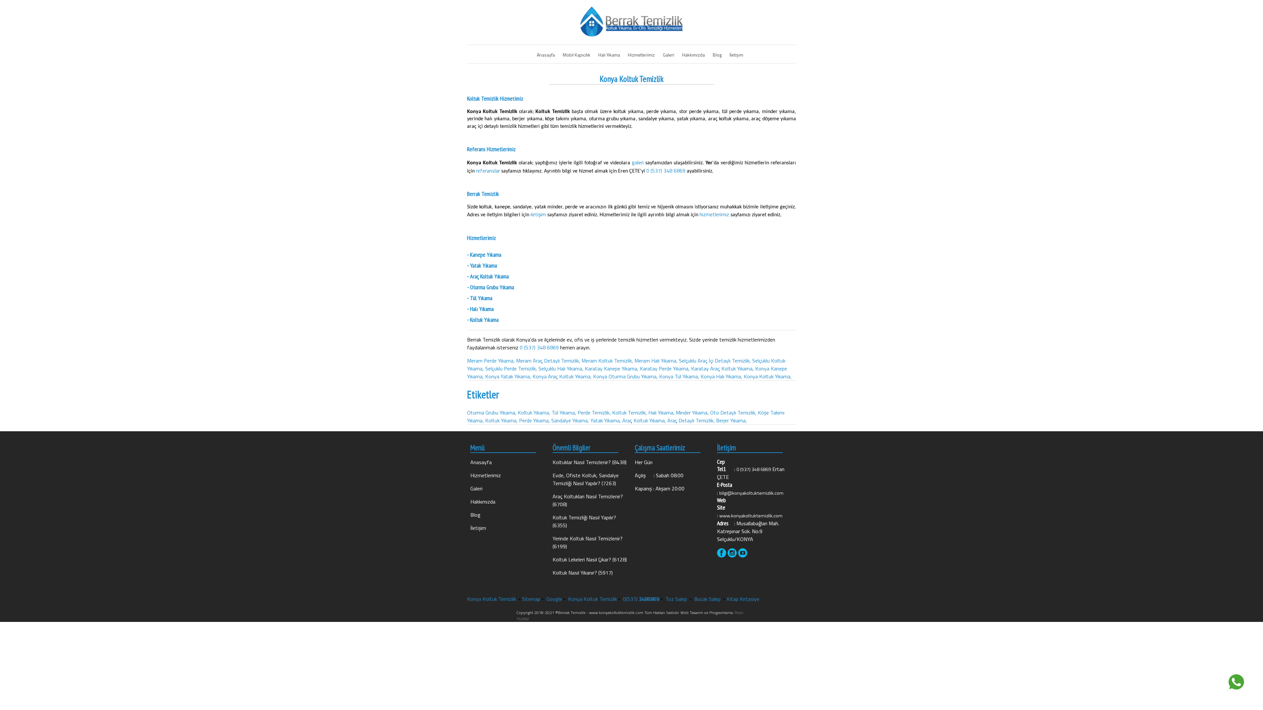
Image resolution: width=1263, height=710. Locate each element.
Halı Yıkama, (661, 412)
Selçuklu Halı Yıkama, (560, 368)
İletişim (736, 54)
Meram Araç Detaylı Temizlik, (548, 361)
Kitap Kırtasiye (743, 599)
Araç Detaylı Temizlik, (691, 420)
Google (554, 599)
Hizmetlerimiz (641, 54)
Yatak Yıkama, (605, 420)
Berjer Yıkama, (731, 420)
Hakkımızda (693, 54)
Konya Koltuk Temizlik (491, 599)
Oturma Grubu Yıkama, (491, 412)
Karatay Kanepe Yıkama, (611, 368)
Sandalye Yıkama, (570, 420)
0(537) (641, 599)
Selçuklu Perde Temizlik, (511, 368)
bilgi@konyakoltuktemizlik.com (751, 493)
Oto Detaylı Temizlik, (733, 412)
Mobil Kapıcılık (576, 54)
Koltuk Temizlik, (629, 412)
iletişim (539, 214)
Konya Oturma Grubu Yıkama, (625, 376)
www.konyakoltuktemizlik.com (750, 515)
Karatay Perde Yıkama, (665, 368)
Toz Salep (676, 599)
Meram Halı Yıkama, (656, 361)
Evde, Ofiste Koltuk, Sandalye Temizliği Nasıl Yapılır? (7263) (586, 479)
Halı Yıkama (609, 54)
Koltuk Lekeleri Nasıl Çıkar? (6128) (590, 559)
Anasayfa (546, 54)
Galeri (668, 54)
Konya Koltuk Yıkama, (768, 376)
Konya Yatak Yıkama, (508, 376)
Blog (717, 54)
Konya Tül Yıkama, (679, 376)
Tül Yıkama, (564, 412)
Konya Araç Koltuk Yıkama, (562, 376)
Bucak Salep (708, 599)
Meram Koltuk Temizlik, (607, 361)
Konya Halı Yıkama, (721, 376)
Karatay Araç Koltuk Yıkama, (722, 368)
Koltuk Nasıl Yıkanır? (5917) (583, 573)
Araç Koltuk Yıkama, (644, 420)
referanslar (488, 171)
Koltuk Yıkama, (534, 412)
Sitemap (531, 599)
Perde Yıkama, (534, 420)
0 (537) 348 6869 (665, 171)
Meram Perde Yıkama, (491, 361)
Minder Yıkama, (692, 412)
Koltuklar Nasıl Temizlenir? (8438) (590, 462)
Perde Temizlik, (594, 412)
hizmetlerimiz (715, 214)
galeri (638, 162)
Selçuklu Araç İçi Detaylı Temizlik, (715, 361)
